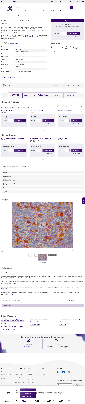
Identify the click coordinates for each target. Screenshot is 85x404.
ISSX (60, 322)
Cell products (18, 374)
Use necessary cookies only (28, 396)
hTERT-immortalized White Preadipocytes (13, 138)
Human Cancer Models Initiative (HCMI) (40, 319)
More (7, 251)
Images (57, 95)
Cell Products (26, 11)
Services (44, 11)
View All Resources (8, 329)
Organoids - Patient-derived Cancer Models (12, 326)
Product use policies (33, 374)
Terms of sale (31, 377)
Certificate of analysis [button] (67, 47)
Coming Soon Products (36, 322)
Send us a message (29, 346)
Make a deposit (19, 385)
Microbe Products (35, 11)
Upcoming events (46, 371)
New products (18, 371)
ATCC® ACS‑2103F (29, 37)
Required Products (15, 95)
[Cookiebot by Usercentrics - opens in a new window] (8, 401)
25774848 (4, 289)
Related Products (29, 95)
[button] (71, 7)
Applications (17, 11)
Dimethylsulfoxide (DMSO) (65, 111)
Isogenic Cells (62, 324)
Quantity (57, 33)
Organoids (4, 323)
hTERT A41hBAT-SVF (64, 138)
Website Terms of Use (33, 385)
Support (9, 2)
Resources (62, 11)
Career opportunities (47, 377)
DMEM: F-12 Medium (7, 111)
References (70, 95)
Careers (3, 2)
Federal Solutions (53, 11)
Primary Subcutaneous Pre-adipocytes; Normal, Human (40, 139)
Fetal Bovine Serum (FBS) (37, 111)
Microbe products (19, 377)
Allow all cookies (28, 390)
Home (2, 15)
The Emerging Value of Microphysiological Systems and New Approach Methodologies (12, 319)
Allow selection (28, 393)
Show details (68, 400)
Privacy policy (32, 371)
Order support (5, 371)
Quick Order (75, 1)
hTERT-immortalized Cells (21, 15)
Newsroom (44, 374)
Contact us (44, 379)
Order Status (69, 1)
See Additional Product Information (14, 77)
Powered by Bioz (5, 308)
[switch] (37, 401)
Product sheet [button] (56, 47)
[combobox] (42, 7)
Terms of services (32, 379)
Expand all (80, 167)
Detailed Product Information (43, 95)
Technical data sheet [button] (56, 52)
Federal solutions (19, 382)
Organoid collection (35, 324)
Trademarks (31, 382)
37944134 (31, 278)
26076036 (20, 283)
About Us (70, 11)
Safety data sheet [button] (77, 47)
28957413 (12, 294)
